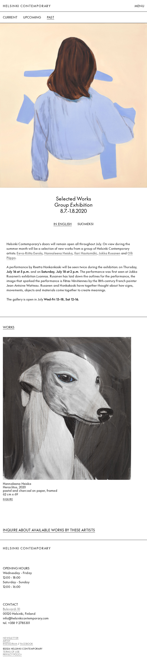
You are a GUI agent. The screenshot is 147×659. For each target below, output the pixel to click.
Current (10, 17)
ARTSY (6, 640)
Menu (139, 6)
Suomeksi (86, 224)
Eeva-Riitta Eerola (29, 253)
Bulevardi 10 (11, 609)
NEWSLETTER (11, 637)
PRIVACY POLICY (12, 654)
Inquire (8, 499)
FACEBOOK (26, 643)
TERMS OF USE (11, 651)
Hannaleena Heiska (58, 253)
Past (50, 17)
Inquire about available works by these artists (49, 530)
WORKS (8, 327)
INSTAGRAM (10, 643)
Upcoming (32, 17)
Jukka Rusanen (109, 253)
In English (63, 224)
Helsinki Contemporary (27, 6)
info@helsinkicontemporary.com (26, 618)
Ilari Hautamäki (85, 253)
